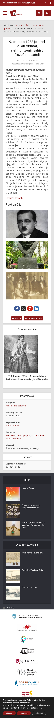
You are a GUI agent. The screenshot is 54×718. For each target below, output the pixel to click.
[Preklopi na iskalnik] (47, 13)
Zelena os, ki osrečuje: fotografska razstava (31, 506)
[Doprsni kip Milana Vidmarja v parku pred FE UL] (27, 255)
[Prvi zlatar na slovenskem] (13, 559)
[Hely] (39, 13)
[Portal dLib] (27, 651)
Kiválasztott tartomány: (19, 2)
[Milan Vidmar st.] (27, 224)
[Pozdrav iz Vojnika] (13, 593)
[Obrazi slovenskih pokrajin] (27, 672)
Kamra (10, 607)
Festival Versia (28, 488)
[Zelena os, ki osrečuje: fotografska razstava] (13, 511)
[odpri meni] (5, 13)
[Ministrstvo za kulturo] (27, 617)
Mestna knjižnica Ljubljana (18, 435)
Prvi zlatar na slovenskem (32, 553)
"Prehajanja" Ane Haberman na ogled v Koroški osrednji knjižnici (33, 525)
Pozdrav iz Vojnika (29, 587)
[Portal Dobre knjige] (27, 683)
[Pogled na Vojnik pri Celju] (13, 576)
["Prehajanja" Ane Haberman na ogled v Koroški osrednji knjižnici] (13, 528)
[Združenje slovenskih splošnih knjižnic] (27, 662)
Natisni (17, 318)
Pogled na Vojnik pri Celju (32, 570)
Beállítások (39, 713)
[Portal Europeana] (27, 639)
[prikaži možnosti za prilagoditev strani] (46, 2)
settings (34, 708)
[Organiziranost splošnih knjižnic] (27, 627)
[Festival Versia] (13, 494)
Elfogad (9, 713)
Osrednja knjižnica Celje (33, 63)
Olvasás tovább (14, 198)
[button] (42, 361)
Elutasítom (24, 713)
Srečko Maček (12, 425)
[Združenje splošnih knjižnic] (27, 694)
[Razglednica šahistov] (27, 286)
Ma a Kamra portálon (16, 405)
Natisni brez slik (34, 318)
